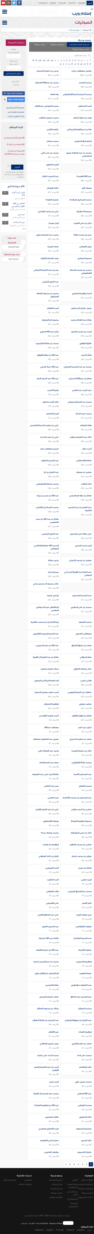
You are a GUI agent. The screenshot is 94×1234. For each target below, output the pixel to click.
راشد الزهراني (52, 891)
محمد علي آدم (84, 1055)
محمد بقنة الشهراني (81, 762)
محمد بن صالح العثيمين (47, 343)
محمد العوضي (85, 1105)
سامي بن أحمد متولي (81, 809)
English (53, 3)
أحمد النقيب (53, 880)
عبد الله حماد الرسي (49, 367)
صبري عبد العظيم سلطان (46, 739)
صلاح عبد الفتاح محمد (81, 320)
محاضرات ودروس (85, 1184)
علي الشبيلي (52, 903)
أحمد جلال (87, 449)
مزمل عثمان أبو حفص (81, 308)
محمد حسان (53, 141)
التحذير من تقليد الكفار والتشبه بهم (18, 205)
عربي (90, 3)
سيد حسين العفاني (49, 1044)
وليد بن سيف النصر (82, 118)
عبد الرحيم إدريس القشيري (46, 634)
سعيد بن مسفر (84, 472)
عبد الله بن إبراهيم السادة (46, 1105)
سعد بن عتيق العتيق (81, 645)
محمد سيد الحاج (84, 414)
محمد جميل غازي (83, 1082)
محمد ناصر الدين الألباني (47, 507)
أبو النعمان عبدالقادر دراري (47, 973)
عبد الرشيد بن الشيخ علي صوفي (18, 227)
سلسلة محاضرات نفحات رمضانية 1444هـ (14, 152)
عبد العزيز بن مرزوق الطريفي (78, 1020)
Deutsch (72, 3)
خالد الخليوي (85, 1117)
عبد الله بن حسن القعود (47, 950)
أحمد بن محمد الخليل (81, 332)
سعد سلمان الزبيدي (49, 997)
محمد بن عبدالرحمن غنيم (46, 962)
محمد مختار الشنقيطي (47, 484)
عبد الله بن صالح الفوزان (48, 355)
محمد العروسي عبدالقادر (47, 106)
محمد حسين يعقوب (49, 118)
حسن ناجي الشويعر (49, 1140)
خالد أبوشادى (85, 1067)
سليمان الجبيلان (84, 1129)
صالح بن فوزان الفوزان (82, 716)
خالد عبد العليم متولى (81, 437)
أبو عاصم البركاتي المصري (46, 680)
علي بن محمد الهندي (48, 211)
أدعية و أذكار (72, 1199)
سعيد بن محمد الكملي (80, 560)
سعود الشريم (85, 950)
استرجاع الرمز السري (15, 108)
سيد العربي (53, 798)
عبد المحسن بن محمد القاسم (77, 798)
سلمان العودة (52, 200)
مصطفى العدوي (84, 634)
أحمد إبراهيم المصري (82, 293)
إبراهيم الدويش (51, 704)
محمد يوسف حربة (50, 833)
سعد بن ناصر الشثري (82, 1044)
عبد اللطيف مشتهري (81, 985)
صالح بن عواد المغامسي (80, 496)
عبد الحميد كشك (50, 176)
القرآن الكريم (87, 1180)
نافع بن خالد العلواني (49, 856)
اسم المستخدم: (13, 51)
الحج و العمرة (56, 1189)
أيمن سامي (86, 880)
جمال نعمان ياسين (50, 669)
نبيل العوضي (85, 246)
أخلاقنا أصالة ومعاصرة (13, 138)
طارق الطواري (85, 343)
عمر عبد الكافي (51, 786)
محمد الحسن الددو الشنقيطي (77, 94)
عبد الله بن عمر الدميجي (47, 645)
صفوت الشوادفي (84, 926)
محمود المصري (84, 258)
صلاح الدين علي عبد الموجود (45, 774)
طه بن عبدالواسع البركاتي (79, 129)
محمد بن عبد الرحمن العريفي (78, 367)
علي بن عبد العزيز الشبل (47, 809)
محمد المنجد (85, 82)
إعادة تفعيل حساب (15, 116)
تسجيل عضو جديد (16, 112)
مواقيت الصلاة (25, 1184)
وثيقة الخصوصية (55, 1223)
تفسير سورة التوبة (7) (18, 194)
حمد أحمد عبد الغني (82, 390)
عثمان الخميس (84, 1152)
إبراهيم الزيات (85, 1032)
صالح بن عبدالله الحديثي (80, 378)
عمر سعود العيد (84, 915)
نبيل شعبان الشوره (50, 258)
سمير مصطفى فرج (49, 449)
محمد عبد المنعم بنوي (47, 235)
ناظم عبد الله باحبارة (49, 938)
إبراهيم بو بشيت (51, 844)
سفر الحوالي (86, 657)
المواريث (28, 1180)
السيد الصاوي (52, 164)
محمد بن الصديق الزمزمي (80, 891)
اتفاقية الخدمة (42, 1223)
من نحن (24, 1223)
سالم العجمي (52, 985)
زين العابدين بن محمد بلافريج (45, 622)
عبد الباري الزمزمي (50, 534)
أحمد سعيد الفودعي (49, 716)
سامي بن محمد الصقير (81, 844)
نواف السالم (86, 425)
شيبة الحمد (53, 390)
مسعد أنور (87, 188)
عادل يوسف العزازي (83, 669)
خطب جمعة (39, 45)
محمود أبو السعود (50, 320)
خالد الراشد (86, 484)
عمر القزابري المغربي (18, 217)
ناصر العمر (87, 903)
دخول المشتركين (13, 73)
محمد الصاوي (85, 786)
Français (62, 3)
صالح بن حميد (85, 868)
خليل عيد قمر (85, 727)
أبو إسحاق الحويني (83, 141)
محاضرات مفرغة (57, 45)
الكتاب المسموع (85, 1197)
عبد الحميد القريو (50, 926)
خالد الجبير (86, 1140)
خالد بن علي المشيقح (81, 833)
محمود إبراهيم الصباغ (81, 821)
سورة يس (21, 214)
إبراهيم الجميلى (84, 962)
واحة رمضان (57, 1184)
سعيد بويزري (85, 704)
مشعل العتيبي (51, 1152)
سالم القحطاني (84, 460)
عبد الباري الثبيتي (50, 282)
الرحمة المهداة (55, 1180)
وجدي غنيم (53, 595)
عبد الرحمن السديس (82, 595)
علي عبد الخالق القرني (48, 915)
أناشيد (75, 1180)
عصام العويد (85, 973)
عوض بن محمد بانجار (82, 856)
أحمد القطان (53, 308)
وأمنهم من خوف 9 (15, 144)
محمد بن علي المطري (81, 607)
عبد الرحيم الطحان (83, 938)
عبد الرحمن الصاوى (50, 460)
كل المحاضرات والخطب (79, 45)
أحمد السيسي (52, 868)
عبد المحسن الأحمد (82, 774)
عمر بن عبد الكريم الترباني (46, 270)
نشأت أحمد (86, 355)
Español (81, 3)
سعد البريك (53, 246)
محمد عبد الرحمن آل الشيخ (46, 1093)
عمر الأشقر (54, 1032)
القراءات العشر (55, 1197)
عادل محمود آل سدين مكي (46, 584)
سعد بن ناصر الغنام (49, 762)
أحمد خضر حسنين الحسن (46, 692)
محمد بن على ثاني (50, 153)
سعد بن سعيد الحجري (81, 739)
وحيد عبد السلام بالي (48, 751)
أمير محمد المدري (83, 545)
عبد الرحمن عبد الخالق (81, 997)
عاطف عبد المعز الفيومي (80, 692)
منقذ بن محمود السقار (48, 1008)
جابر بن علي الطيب (82, 223)
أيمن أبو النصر (52, 414)
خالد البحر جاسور (51, 402)
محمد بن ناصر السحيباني (80, 402)
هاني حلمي (86, 680)
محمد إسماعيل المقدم (80, 200)
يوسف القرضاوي (51, 821)
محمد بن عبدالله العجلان (47, 82)
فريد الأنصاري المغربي (48, 1129)
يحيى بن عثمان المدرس (47, 71)
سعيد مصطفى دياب (81, 71)
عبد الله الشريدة (84, 176)
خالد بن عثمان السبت (81, 751)
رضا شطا (54, 94)
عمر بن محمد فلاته (82, 235)
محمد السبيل (85, 622)
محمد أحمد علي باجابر (48, 1055)
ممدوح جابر (53, 572)
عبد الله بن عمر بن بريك (47, 496)
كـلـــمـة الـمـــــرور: (13, 62)
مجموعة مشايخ (84, 211)
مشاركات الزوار (9, 1180)
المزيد (17, 167)
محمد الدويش (85, 1008)
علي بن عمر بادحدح (49, 437)
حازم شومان (53, 188)
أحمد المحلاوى (85, 106)
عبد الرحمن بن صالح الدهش (45, 1020)
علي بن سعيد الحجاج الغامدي (44, 425)
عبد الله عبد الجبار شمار (48, 378)
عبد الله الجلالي (84, 1093)
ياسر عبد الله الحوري (49, 332)
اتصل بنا (32, 1223)
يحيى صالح (53, 560)
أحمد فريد (54, 1082)
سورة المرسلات (19, 222)
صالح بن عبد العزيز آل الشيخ (46, 657)
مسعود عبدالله (51, 727)
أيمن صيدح (53, 223)
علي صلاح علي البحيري (81, 534)
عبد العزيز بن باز (51, 472)
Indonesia (43, 3)
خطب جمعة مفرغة (80, 49)
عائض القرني (53, 129)
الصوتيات (84, 22)
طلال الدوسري (52, 1117)
